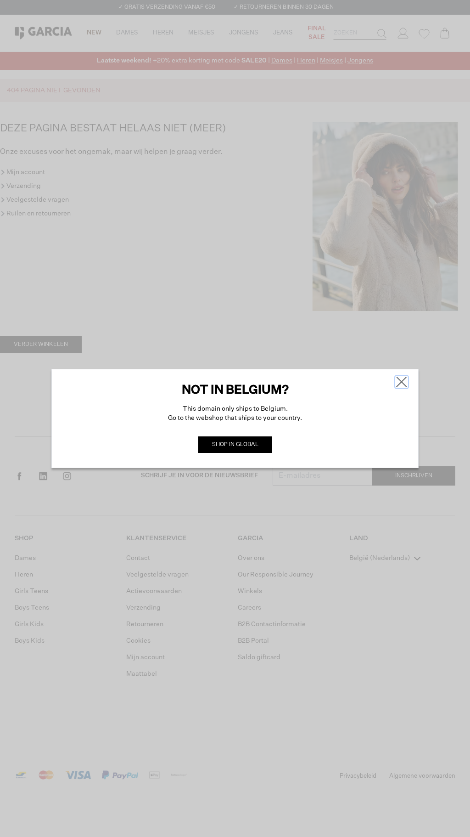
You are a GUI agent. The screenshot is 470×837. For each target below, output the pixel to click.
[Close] (401, 382)
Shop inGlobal (235, 444)
